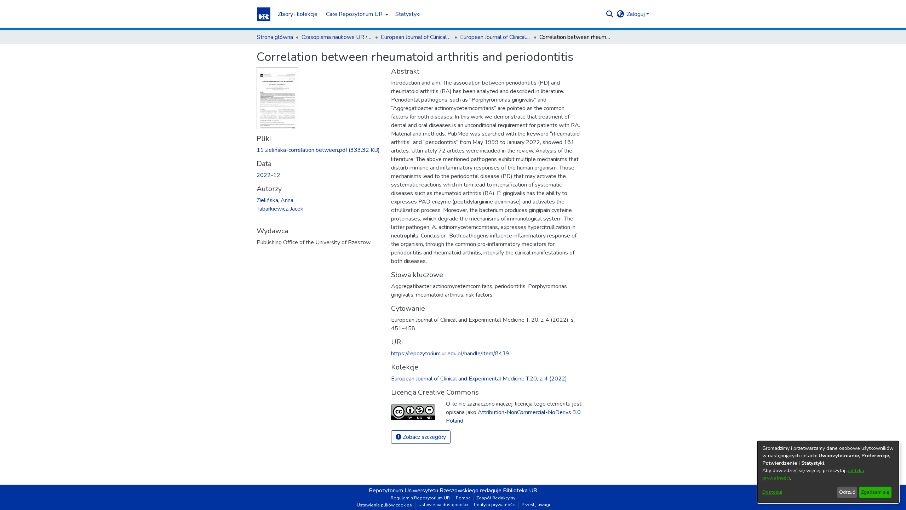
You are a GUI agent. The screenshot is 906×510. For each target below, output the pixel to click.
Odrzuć (847, 492)
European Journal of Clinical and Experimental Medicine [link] (416, 37)
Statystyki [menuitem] (407, 14)
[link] (318, 150)
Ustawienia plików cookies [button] (384, 505)
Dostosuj (772, 492)
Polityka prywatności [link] (495, 505)
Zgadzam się (875, 492)
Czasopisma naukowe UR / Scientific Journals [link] (337, 37)
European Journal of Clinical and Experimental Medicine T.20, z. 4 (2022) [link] (495, 37)
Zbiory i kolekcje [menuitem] (297, 14)
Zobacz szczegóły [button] (423, 437)
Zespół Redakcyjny (495, 498)
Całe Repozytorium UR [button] (354, 14)
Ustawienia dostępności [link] (443, 505)
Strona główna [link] (275, 37)
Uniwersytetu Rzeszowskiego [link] (441, 490)
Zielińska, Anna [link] (275, 200)
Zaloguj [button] (636, 14)
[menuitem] (356, 14)
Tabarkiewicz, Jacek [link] (280, 209)
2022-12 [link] (268, 175)
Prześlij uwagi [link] (536, 505)
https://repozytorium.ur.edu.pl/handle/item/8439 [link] (450, 353)
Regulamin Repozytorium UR (420, 498)
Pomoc (463, 498)
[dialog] (828, 472)
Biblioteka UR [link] (520, 490)
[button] (264, 14)
